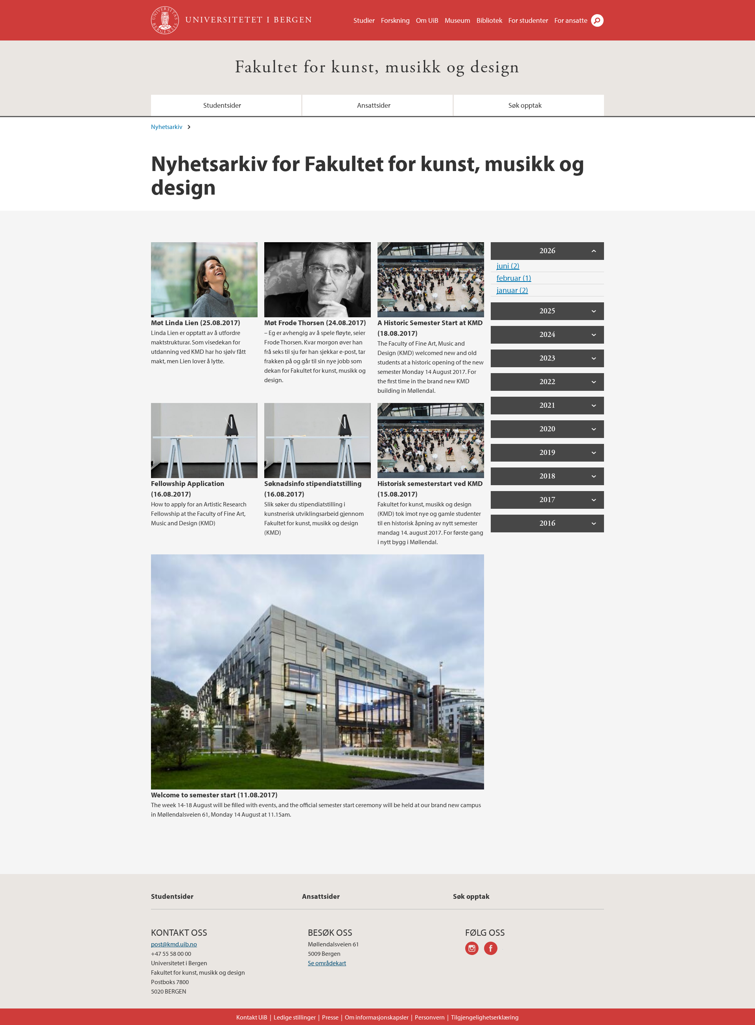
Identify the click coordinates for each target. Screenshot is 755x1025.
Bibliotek (489, 20)
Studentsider (222, 105)
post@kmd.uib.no (174, 944)
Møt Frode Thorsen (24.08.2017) (315, 322)
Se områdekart (327, 963)
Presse (330, 1017)
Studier (364, 20)
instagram (474, 949)
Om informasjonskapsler (377, 1017)
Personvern (430, 1017)
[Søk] (597, 20)
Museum (457, 20)
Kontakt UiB (251, 1017)
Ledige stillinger (295, 1017)
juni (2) (508, 266)
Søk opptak (524, 105)
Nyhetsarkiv (166, 127)
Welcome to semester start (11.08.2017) (214, 794)
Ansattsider (373, 105)
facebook (493, 949)
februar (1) (514, 278)
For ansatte (570, 20)
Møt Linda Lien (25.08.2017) (195, 322)
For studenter (528, 20)
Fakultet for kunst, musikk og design (377, 67)
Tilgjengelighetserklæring (485, 1017)
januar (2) (512, 290)
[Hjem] (165, 20)
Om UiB (427, 20)
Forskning (395, 20)
